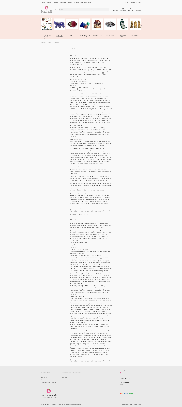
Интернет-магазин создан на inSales (131, 404)
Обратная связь (66, 375)
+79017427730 (137, 2)
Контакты (69, 2)
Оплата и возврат (46, 2)
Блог (49, 42)
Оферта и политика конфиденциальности (73, 372)
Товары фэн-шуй (135, 35)
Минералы (72, 35)
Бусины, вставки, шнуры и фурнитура (47, 37)
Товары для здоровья (122, 36)
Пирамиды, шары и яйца (84, 36)
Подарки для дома (97, 35)
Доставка (55, 2)
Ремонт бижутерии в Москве (82, 2)
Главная (43, 42)
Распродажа (110, 35)
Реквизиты (62, 2)
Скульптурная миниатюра (59, 36)
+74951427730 (129, 2)
